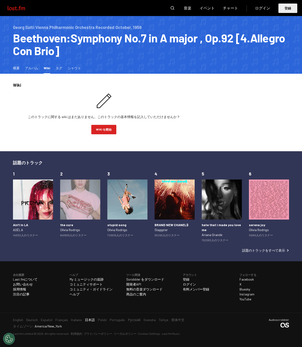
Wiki (48, 68)
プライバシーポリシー (98, 333)
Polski (102, 320)
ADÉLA (18, 230)
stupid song (116, 225)
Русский (134, 320)
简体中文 (178, 320)
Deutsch (32, 320)
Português (117, 320)
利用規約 (76, 333)
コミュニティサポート (86, 284)
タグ (59, 68)
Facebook (246, 279)
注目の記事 (21, 294)
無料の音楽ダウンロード (144, 289)
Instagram (246, 294)
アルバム (31, 68)
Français (61, 320)
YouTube (245, 299)
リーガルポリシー (125, 333)
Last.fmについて (25, 279)
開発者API (133, 284)
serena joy (257, 225)
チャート (230, 8)
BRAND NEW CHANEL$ (172, 225)
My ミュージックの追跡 (87, 279)
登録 (288, 8)
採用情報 (19, 289)
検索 (172, 8)
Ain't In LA (20, 225)
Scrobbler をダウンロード (145, 279)
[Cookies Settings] (9, 339)
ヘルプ (75, 294)
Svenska (149, 320)
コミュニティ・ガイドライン (91, 289)
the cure (66, 225)
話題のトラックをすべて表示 (263, 250)
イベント (207, 8)
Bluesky (244, 289)
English (18, 320)
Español (46, 320)
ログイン (262, 8)
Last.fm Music (171, 333)
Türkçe (163, 320)
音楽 (187, 8)
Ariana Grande (212, 235)
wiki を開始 (104, 129)
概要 (16, 68)
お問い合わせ (23, 284)
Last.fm (22, 8)
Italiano (76, 320)
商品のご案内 (136, 294)
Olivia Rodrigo (70, 230)
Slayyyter (161, 230)
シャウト (74, 68)
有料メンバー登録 (196, 289)
